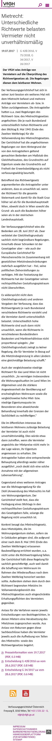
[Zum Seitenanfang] (48, 732)
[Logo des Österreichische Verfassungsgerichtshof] (12, 4)
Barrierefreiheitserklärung (29, 732)
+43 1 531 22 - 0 (39, 711)
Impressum (19, 726)
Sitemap (17, 739)
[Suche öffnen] (40, 5)
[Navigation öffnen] (47, 6)
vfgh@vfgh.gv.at (26, 715)
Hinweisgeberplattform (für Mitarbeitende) (27, 735)
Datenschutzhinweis (25, 729)
